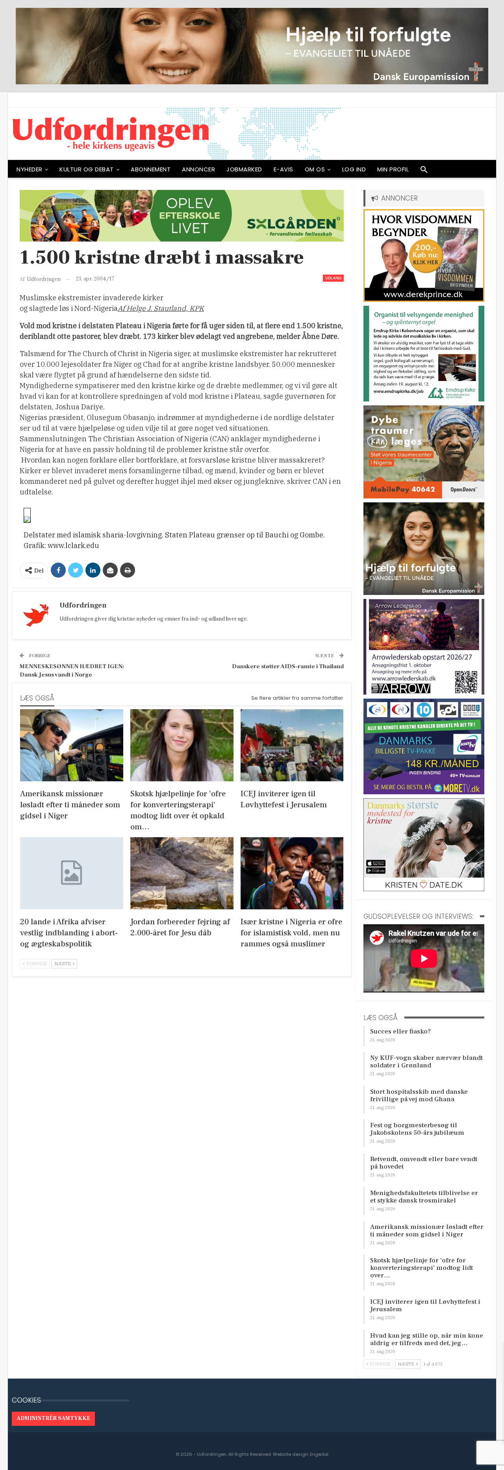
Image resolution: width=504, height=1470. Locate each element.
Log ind (354, 169)
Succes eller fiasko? (400, 1031)
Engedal (319, 1454)
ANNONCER (198, 169)
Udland (333, 278)
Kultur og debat (86, 169)
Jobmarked (244, 169)
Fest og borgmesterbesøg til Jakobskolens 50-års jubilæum (417, 1129)
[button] (424, 171)
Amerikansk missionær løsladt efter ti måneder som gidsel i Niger (427, 1231)
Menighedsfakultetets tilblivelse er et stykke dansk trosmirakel (424, 1197)
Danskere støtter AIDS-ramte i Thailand (288, 666)
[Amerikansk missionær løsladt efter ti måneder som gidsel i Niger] (71, 745)
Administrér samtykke (53, 1418)
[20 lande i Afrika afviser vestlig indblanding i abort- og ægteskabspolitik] (71, 873)
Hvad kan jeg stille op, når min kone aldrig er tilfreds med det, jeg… (426, 1339)
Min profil (393, 169)
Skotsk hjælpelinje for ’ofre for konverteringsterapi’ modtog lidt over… (421, 1268)
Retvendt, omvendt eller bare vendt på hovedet (423, 1163)
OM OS (315, 169)
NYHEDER (30, 169)
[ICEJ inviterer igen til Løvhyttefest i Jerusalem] (292, 745)
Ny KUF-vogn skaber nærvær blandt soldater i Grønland (426, 1062)
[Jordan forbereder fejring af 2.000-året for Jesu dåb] (181, 873)
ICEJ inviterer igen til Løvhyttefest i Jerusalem (425, 1305)
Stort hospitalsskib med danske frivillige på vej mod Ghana (419, 1095)
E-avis (283, 169)
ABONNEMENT (150, 169)
